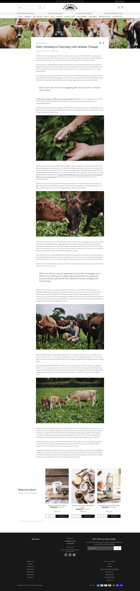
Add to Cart (62, 516)
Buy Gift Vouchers (110, 577)
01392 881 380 (70, 543)
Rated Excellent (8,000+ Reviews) (115, 13)
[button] (122, 7)
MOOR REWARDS (119, 1)
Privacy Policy (20, 585)
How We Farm (30, 569)
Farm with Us (30, 572)
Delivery (109, 566)
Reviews (30, 564)
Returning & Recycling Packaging (109, 569)
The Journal (30, 577)
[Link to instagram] (70, 555)
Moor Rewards (110, 574)
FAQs (109, 564)
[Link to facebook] (66, 555)
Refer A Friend (110, 572)
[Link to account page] (119, 7)
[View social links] (100, 43)
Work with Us (30, 574)
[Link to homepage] (70, 7)
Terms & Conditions (38, 585)
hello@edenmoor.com (70, 541)
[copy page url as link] (103, 43)
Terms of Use (28, 585)
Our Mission (30, 566)
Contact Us (110, 580)
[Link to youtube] (74, 555)
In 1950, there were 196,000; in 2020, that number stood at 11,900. (54, 99)
